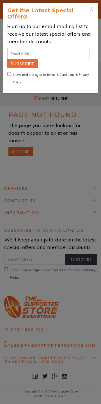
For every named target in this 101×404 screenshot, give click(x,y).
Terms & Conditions (61, 75)
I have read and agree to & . (51, 78)
